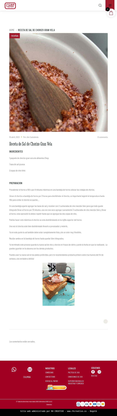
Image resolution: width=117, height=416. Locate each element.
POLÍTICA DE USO (73, 372)
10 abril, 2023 (14, 137)
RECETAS (94, 376)
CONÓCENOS (49, 372)
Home (11, 30)
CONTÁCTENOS (50, 377)
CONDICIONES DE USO (75, 377)
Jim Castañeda (32, 137)
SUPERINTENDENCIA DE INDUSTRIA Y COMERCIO (76, 382)
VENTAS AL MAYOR (51, 381)
